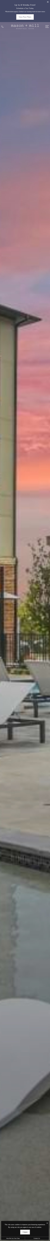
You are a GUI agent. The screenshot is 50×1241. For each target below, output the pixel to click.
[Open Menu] (47, 26)
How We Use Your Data (13, 1238)
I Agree (25, 1232)
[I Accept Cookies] (47, 1223)
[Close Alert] (48, 2)
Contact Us (37, 1238)
